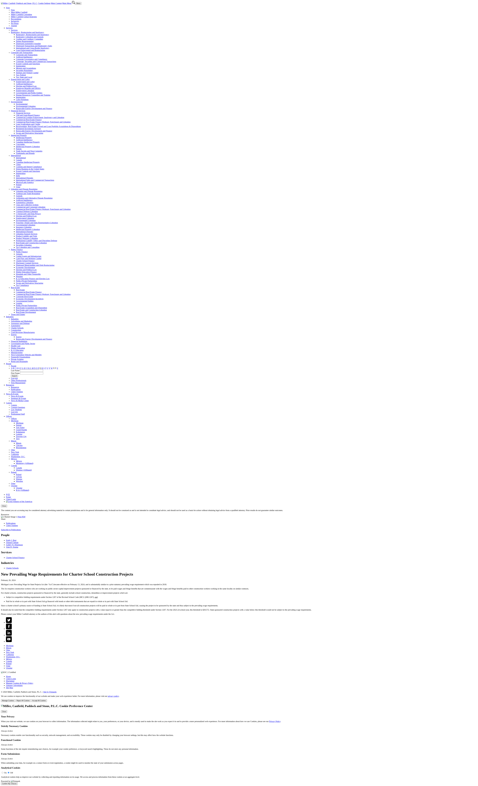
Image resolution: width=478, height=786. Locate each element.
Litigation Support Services (26, 234)
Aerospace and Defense (20, 323)
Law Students (16, 410)
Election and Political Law (26, 86)
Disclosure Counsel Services (27, 263)
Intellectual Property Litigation (28, 147)
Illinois (13, 441)
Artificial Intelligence (24, 57)
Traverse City (21, 436)
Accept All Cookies (39, 701)
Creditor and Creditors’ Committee (29, 39)
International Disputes (24, 178)
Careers (9, 403)
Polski (8, 497)
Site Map (9, 688)
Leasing (19, 303)
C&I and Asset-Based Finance (28, 115)
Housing (19, 276)
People (8, 364)
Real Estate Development (26, 312)
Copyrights (20, 144)
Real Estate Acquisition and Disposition (31, 308)
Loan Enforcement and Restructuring (30, 50)
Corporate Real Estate (24, 296)
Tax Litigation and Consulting (27, 247)
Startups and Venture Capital (27, 73)
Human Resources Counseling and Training (33, 95)
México (14, 459)
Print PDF (22, 517)
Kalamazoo (20, 432)
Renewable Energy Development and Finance (34, 108)
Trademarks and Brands (25, 153)
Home (8, 676)
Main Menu (66, 3)
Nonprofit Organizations (20, 357)
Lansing (19, 434)
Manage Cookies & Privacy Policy (19, 683)
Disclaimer (10, 681)
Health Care (15, 346)
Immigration (21, 66)
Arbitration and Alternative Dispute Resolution (34, 198)
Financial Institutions (19, 341)
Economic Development (25, 267)
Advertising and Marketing (21, 321)
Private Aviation (17, 359)
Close (4, 506)
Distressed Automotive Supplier (28, 44)
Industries (10, 317)
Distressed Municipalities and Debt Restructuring (35, 265)
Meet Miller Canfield (19, 12)
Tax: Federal (21, 75)
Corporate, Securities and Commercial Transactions (36, 61)
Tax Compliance (22, 285)
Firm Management (18, 383)
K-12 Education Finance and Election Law (33, 279)
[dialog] (239, 508)
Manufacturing (17, 352)
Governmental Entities (24, 301)
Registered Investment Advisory (28, 129)
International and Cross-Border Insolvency (32, 48)
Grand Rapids (21, 430)
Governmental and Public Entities (29, 93)
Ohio (13, 450)
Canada (19, 160)
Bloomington (21, 448)
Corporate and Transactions (21, 52)
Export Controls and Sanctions (28, 64)
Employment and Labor (20, 79)
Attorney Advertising (14, 685)
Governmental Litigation (25, 225)
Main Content (56, 3)
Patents (19, 149)
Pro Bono (15, 23)
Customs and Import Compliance (29, 167)
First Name (15, 373)
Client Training (17, 392)
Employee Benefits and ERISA (28, 88)
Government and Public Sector (23, 344)
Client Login (11, 499)
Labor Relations (22, 99)
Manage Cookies (8, 701)
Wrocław (19, 481)
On (5, 773)
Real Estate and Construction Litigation (31, 243)
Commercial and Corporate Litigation (30, 207)
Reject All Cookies (23, 701)
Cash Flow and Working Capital (28, 258)
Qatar (18, 187)
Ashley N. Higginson (14, 545)
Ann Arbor (20, 427)
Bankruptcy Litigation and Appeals (29, 37)
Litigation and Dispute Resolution (24, 189)
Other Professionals (18, 380)
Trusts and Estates (18, 314)
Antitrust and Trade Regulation (28, 194)
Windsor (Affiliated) (24, 470)
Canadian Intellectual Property (28, 142)
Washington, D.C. (18, 457)
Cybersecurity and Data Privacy (28, 214)
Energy (14, 335)
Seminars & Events (18, 398)
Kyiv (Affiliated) (22, 490)
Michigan (14, 421)
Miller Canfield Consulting (21, 14)
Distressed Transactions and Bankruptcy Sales (34, 46)
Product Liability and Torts (26, 236)
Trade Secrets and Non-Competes (29, 151)
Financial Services (18, 111)
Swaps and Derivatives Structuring (29, 133)
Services (9, 28)
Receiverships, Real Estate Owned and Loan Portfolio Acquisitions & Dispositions (48, 126)
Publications (16, 389)
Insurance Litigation (24, 227)
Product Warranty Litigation (27, 238)
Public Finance (17, 249)
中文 (8, 494)
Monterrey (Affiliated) (24, 463)
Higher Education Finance (26, 272)
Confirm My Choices (9, 784)
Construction (16, 330)
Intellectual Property (19, 135)
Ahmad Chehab (12, 542)
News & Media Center (20, 401)
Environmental (17, 102)
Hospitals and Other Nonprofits (28, 274)
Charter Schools (17, 328)
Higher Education (18, 348)
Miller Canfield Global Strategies (24, 17)
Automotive (15, 326)
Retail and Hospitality (19, 361)
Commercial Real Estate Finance (29, 120)
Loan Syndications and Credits (28, 124)
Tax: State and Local (24, 77)
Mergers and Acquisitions (26, 68)
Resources (10, 385)
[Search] (73, 3)
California (15, 454)
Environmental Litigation (26, 106)
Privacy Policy (274, 721)
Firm (8, 8)
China (18, 164)
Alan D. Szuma (12, 547)
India (18, 176)
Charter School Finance (25, 261)
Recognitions (16, 19)
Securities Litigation (24, 245)
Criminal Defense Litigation (27, 211)
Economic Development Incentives (29, 299)
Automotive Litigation (24, 202)
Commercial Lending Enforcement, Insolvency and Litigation (40, 117)
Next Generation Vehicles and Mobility (26, 355)
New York (15, 452)
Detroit (18, 425)
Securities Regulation (24, 70)
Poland (18, 185)
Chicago (19, 445)
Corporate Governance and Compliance (31, 59)
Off (11, 773)
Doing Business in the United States (30, 169)
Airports (19, 254)
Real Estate (15, 288)
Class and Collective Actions (27, 205)
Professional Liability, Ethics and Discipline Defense (36, 241)
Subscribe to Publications (11, 530)
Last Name (15, 370)
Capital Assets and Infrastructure (28, 256)
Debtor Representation (25, 41)
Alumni (14, 26)
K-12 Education (17, 350)
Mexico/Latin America (25, 182)
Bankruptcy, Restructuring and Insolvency (27, 32)
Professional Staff (18, 414)
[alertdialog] (239, 744)
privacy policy (113, 696)
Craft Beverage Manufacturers (23, 332)
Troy (18, 439)
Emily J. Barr (11, 540)
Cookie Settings (44, 3)
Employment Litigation (25, 91)
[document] (239, 744)
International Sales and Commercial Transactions (35, 180)
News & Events (12, 394)
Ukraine (14, 486)
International (16, 155)
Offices (9, 416)
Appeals (19, 196)
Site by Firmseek (50, 692)
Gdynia (19, 477)
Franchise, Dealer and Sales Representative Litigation (37, 223)
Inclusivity (15, 21)
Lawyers (14, 378)
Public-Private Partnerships (26, 281)
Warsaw (19, 479)
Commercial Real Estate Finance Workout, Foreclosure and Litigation (43, 122)
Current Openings (18, 407)
